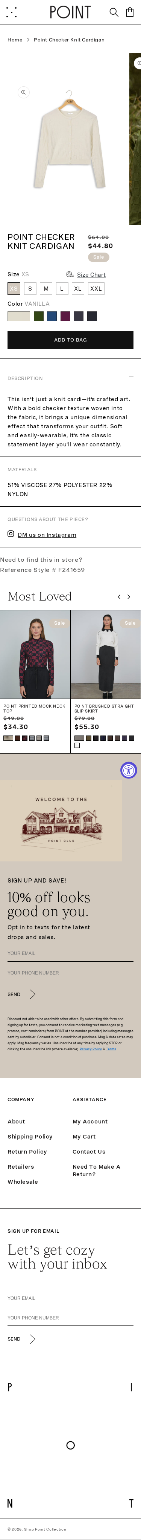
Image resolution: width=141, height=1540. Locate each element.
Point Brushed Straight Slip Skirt (104, 708)
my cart (84, 1137)
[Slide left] (119, 596)
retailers (21, 1167)
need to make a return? (97, 1170)
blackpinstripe (131, 738)
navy (103, 738)
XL (78, 289)
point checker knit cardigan (69, 40)
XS (14, 289)
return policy (27, 1152)
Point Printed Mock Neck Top (34, 708)
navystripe (32, 738)
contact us (89, 1152)
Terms (111, 1049)
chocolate (110, 738)
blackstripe (46, 738)
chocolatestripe (39, 738)
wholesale (23, 1182)
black (96, 738)
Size (18, 274)
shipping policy (30, 1137)
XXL (96, 289)
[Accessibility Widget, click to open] (128, 770)
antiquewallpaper (17, 738)
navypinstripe (124, 738)
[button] (11, 12)
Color (29, 304)
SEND (14, 994)
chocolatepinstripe (117, 738)
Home (15, 40)
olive (88, 738)
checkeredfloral (24, 738)
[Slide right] (128, 596)
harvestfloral (8, 738)
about (16, 1122)
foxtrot (77, 745)
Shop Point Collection (45, 1529)
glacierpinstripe (79, 738)
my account (90, 1122)
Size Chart (91, 275)
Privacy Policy (91, 1049)
